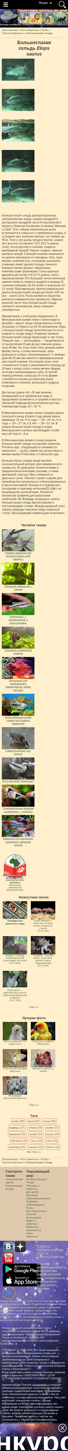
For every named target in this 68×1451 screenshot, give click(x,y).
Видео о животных (32, 1222)
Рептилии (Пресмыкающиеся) (38, 1197)
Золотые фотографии (33, 1216)
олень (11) (53, 1147)
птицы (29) (49, 1121)
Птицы (30, 1182)
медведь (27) (17, 1127)
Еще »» (34, 1007)
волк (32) (33, 1121)
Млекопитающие (36, 1179)
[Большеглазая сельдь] (18, 70)
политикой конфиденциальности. (33, 1422)
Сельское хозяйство (50, 1256)
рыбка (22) (36, 1134)
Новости (42, 1253)
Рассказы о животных (33, 1187)
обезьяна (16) (19, 1140)
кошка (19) (52, 1134)
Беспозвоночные (36, 1211)
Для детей (32, 1191)
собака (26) (35, 1127)
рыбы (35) (18, 1121)
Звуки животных (32, 1235)
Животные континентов (33, 1228)
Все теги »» (34, 1151)
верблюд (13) (17, 1147)
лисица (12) (36, 1147)
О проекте (43, 1246)
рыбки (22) (52, 1127)
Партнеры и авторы (50, 1249)
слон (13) (51, 1140)
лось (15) (36, 1140)
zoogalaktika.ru (41, 1384)
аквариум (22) (17, 1134)
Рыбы (29, 1207)
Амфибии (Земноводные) (35, 1203)
